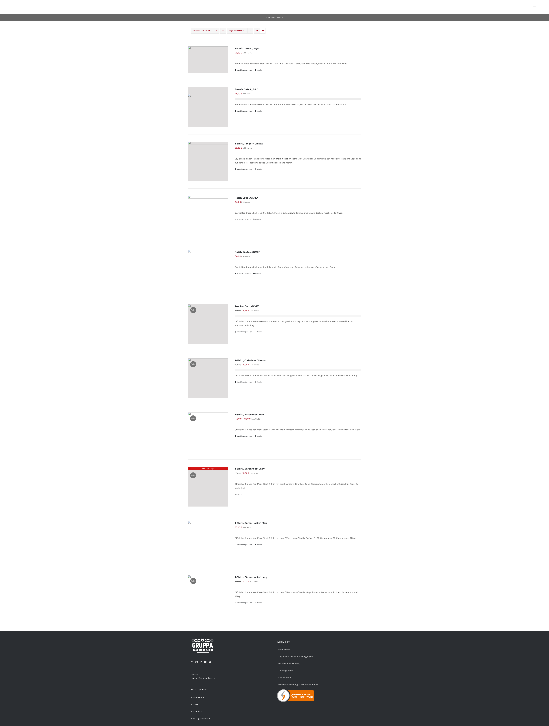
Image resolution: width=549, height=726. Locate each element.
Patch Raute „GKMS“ (247, 252)
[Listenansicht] (262, 30)
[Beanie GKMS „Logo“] (208, 59)
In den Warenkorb (243, 219)
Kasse (195, 704)
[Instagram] (196, 662)
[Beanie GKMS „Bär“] (208, 107)
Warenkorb (198, 711)
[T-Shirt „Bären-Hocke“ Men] (208, 541)
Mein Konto (198, 697)
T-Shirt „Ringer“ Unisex (249, 143)
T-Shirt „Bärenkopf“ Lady (250, 468)
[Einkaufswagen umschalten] (534, 7)
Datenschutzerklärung (289, 663)
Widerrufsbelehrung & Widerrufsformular (298, 684)
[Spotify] (210, 662)
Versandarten (284, 677)
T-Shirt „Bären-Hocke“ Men (251, 523)
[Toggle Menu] (542, 7)
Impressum (284, 649)
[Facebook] (192, 662)
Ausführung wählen (244, 70)
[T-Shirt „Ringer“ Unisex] (208, 161)
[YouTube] (205, 662)
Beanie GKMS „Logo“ (247, 48)
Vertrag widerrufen (201, 718)
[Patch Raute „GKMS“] (208, 270)
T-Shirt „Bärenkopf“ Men (249, 414)
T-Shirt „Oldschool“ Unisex (251, 360)
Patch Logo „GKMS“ (246, 197)
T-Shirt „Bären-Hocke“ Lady (251, 577)
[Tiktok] (201, 662)
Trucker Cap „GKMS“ (247, 306)
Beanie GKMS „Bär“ (246, 89)
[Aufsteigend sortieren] (223, 31)
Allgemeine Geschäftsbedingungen (295, 656)
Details (259, 70)
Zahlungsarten (285, 670)
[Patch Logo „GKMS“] (208, 215)
